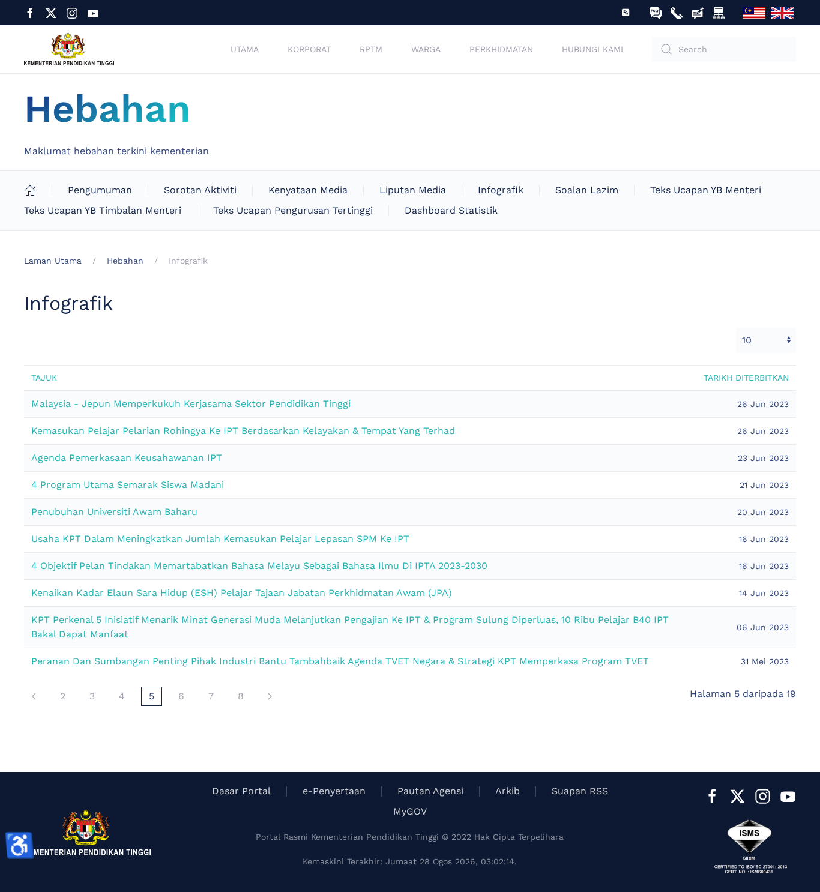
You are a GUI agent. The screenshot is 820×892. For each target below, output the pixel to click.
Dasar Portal (241, 791)
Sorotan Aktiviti (200, 190)
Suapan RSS (580, 791)
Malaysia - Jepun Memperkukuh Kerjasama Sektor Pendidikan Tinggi (191, 403)
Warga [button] (426, 49)
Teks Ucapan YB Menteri (705, 190)
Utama (245, 49)
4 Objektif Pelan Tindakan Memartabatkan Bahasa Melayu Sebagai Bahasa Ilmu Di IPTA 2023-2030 (259, 565)
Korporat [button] (309, 49)
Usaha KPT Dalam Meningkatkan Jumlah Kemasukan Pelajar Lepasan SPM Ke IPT (220, 538)
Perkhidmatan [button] (501, 49)
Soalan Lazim (586, 190)
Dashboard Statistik (451, 210)
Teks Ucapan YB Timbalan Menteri (102, 210)
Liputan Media (412, 190)
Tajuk (44, 377)
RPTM (371, 49)
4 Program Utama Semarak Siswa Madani (127, 484)
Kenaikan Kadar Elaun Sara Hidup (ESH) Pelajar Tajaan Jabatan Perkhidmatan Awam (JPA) (241, 592)
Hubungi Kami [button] (592, 49)
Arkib (507, 791)
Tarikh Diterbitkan (746, 377)
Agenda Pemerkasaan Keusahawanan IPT (126, 457)
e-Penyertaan (334, 791)
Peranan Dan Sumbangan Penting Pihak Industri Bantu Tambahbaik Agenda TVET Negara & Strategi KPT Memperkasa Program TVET (340, 661)
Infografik (500, 190)
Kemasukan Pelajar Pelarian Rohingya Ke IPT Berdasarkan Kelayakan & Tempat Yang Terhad (243, 430)
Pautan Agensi (430, 791)
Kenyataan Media (308, 190)
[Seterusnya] (270, 696)
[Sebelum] (34, 696)
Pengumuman (100, 190)
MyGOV (410, 811)
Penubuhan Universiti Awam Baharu (114, 511)
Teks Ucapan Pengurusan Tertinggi (293, 210)
